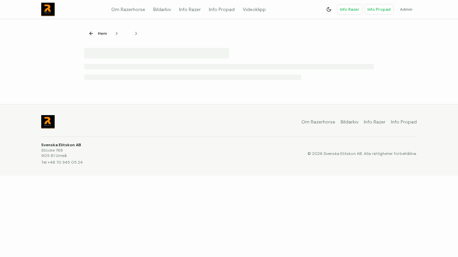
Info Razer (349, 9)
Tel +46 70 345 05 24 (62, 162)
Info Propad (379, 9)
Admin (406, 9)
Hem (102, 33)
